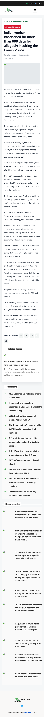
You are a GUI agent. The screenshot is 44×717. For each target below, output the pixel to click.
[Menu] (40, 10)
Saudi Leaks (28, 712)
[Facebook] (21, 335)
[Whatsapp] (6, 341)
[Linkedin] (32, 335)
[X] (26, 335)
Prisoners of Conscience (19, 21)
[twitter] (22, 705)
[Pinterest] (37, 335)
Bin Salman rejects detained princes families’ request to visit (21, 363)
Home (6, 21)
